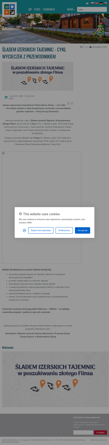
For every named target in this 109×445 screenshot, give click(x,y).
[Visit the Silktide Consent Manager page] (24, 230)
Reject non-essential (41, 230)
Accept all (82, 230)
